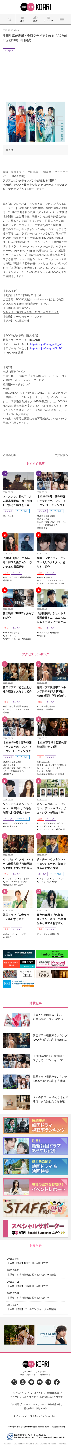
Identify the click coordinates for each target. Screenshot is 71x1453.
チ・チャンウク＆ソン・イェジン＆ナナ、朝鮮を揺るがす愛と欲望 (51, 863)
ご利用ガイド (36, 1393)
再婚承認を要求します (47, 774)
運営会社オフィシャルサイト (43, 1416)
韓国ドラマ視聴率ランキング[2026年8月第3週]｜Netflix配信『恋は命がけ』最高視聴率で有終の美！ (51, 692)
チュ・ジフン (21, 882)
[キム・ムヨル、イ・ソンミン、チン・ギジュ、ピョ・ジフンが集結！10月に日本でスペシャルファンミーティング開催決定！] (52, 788)
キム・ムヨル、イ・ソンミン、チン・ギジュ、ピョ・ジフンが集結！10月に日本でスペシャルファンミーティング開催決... (51, 809)
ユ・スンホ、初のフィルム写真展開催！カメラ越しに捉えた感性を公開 (17, 501)
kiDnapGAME (44, 762)
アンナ (41, 706)
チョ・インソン (10, 636)
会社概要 (15, 1404)
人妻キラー (8, 937)
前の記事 (11, 455)
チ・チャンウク (44, 882)
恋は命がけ (50, 706)
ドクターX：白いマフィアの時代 (52, 765)
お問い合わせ (29, 1397)
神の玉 (62, 774)
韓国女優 (8, 580)
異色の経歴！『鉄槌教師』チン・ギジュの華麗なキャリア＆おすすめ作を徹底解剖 (51, 919)
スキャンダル (43, 519)
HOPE (6, 633)
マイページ (14, 1397)
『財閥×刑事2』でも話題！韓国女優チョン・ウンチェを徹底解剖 (17, 562)
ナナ (55, 882)
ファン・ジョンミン (12, 639)
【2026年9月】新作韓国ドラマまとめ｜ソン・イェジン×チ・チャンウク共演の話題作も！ (52, 501)
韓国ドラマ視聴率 (45, 709)
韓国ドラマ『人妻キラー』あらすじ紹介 (16, 917)
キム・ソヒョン (10, 823)
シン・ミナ (8, 882)
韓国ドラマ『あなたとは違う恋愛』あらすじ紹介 (17, 689)
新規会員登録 (53, 1393)
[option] (19, 1335)
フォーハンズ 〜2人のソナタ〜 (51, 583)
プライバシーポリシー (33, 1404)
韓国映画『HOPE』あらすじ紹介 (18, 615)
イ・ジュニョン (44, 580)
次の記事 (60, 455)
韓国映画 (27, 639)
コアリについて (19, 1393)
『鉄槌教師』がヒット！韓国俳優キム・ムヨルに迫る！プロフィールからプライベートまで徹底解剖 (51, 618)
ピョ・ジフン (57, 826)
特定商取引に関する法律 (35, 1408)
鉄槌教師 (55, 633)
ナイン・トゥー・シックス (49, 768)
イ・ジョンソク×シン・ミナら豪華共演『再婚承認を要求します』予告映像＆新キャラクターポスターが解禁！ (18, 864)
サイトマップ (20, 1416)
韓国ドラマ (42, 528)
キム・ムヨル (43, 633)
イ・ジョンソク (10, 879)
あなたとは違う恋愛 (46, 516)
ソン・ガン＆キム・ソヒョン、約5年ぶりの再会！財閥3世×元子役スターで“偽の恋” (18, 809)
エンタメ (9, 50)
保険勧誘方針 (54, 1404)
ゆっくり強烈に (44, 771)
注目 (6, 573)
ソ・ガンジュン (26, 709)
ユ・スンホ (8, 516)
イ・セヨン (24, 879)
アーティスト (22, 511)
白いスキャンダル (11, 826)
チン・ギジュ (43, 826)
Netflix (40, 577)
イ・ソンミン (43, 823)
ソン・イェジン (58, 879)
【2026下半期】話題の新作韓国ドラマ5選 (52, 744)
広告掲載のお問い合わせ (51, 1397)
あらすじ (49, 577)
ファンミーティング (46, 829)
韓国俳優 (41, 636)
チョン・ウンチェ (11, 577)
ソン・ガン (58, 580)
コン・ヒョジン (20, 934)
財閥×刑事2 (26, 577)
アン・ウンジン (10, 709)
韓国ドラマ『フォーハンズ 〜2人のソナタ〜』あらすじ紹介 (51, 562)
